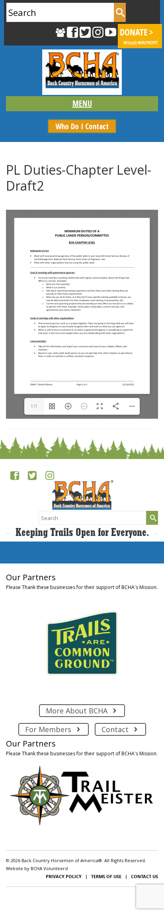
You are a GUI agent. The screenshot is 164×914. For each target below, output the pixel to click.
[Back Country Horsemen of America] (82, 72)
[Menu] (82, 103)
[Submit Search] (120, 12)
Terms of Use (106, 876)
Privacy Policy (64, 876)
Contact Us (144, 876)
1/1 (34, 406)
